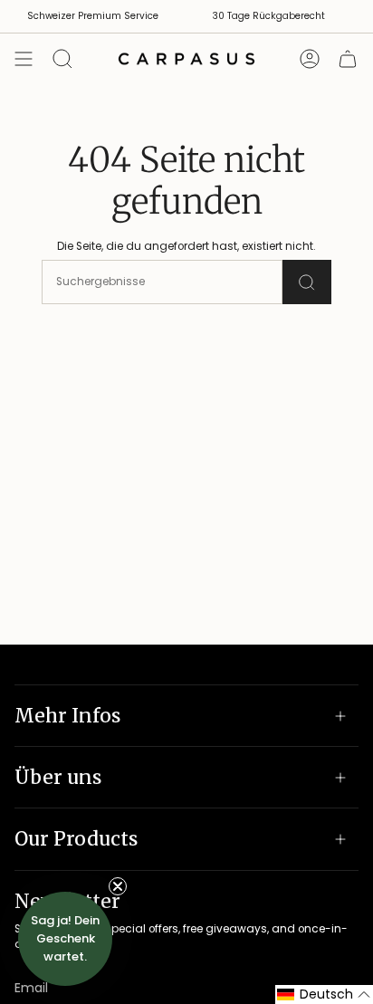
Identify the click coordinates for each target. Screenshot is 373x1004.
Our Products (76, 839)
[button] (324, 994)
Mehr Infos (67, 715)
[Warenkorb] (348, 59)
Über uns (57, 777)
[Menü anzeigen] (23, 59)
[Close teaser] (118, 886)
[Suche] (306, 282)
